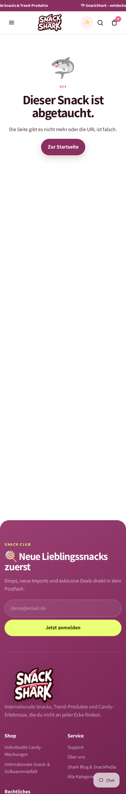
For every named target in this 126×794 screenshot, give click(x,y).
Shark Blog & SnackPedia (92, 767)
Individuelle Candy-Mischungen (23, 750)
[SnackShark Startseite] (49, 22)
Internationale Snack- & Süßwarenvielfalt (27, 767)
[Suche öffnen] (100, 22)
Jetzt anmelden (63, 627)
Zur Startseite (63, 146)
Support (76, 747)
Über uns (76, 757)
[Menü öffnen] (12, 22)
